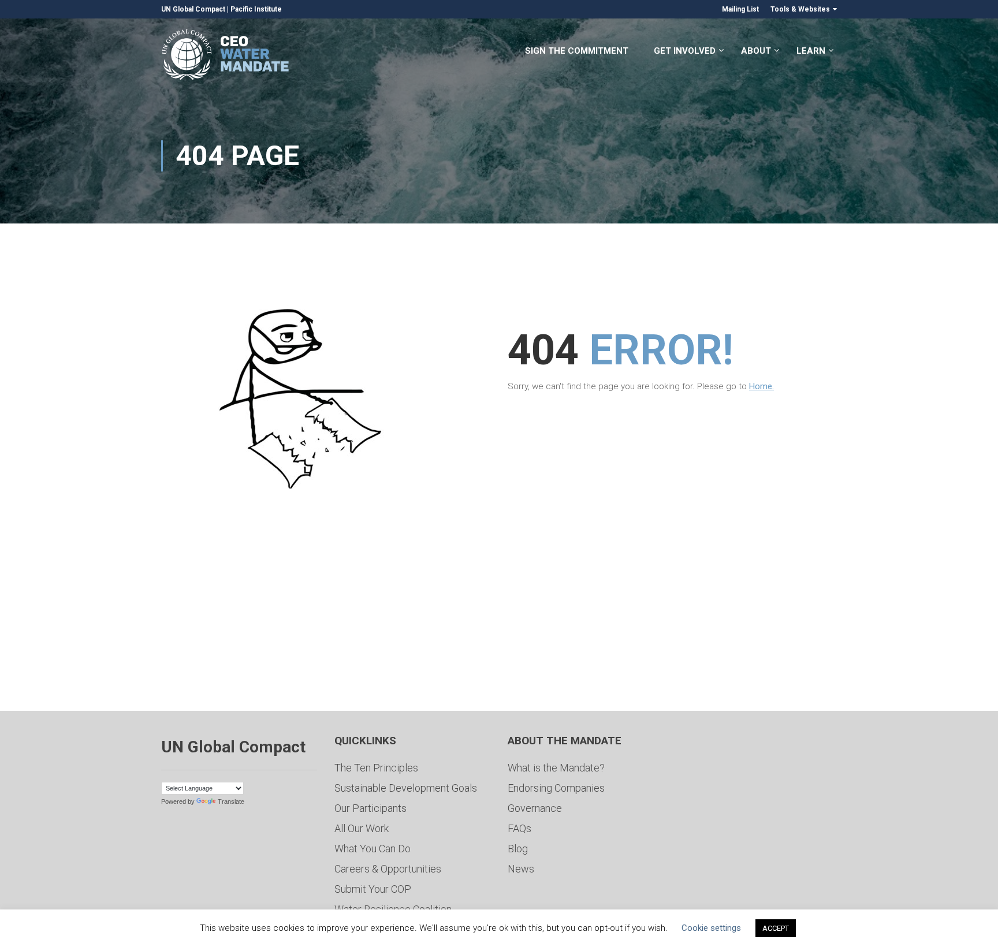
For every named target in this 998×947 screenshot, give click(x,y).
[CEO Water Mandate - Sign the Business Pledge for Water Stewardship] (226, 56)
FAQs (519, 828)
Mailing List (740, 9)
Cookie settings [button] (711, 928)
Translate (231, 801)
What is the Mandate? (556, 768)
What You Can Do (372, 848)
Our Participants (370, 808)
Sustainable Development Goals (405, 788)
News (521, 869)
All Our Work (361, 828)
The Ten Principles (376, 768)
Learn (810, 51)
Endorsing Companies (556, 788)
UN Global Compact (193, 9)
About (756, 51)
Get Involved (685, 51)
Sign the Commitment (576, 51)
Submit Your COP (372, 889)
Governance (535, 808)
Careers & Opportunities (387, 869)
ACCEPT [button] (775, 928)
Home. (761, 386)
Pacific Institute (256, 9)
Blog (518, 848)
